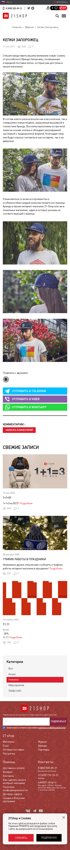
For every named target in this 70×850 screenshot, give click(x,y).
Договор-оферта (12, 794)
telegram (29, 391)
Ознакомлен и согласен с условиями (36, 728)
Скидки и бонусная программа (14, 799)
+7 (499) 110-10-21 (48, 775)
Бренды (42, 745)
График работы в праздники (24, 559)
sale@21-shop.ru (47, 782)
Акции (12, 674)
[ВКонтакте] (6, 379)
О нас (6, 745)
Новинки (13, 679)
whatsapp (29, 407)
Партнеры (43, 749)
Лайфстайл (14, 690)
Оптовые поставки (13, 749)
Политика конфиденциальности (15, 788)
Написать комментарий (19, 430)
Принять (21, 837)
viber (26, 399)
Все (10, 668)
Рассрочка (9, 753)
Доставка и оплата (13, 767)
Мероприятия (16, 685)
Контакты (8, 775)
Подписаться (58, 721)
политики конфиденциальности (52, 728)
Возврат (8, 771)
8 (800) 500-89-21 (14, 8)
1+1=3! (7, 497)
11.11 (6, 624)
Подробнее (25, 503)
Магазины (8, 741)
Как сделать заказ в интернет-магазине (14, 781)
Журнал (42, 741)
